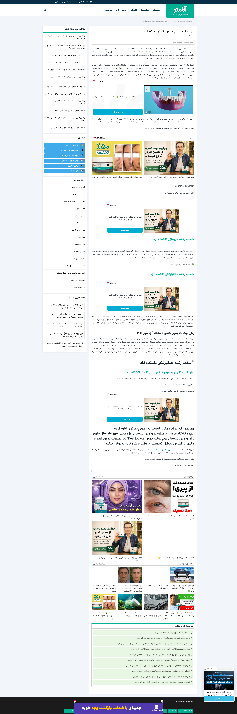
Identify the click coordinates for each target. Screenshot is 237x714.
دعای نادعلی (80, 223)
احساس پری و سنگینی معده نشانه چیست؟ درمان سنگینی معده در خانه (161, 671)
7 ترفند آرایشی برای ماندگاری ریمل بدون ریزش (68, 127)
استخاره (81, 2)
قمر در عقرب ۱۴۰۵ (78, 187)
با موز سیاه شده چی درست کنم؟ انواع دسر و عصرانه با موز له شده (163, 638)
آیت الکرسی (69, 711)
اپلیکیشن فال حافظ (78, 280)
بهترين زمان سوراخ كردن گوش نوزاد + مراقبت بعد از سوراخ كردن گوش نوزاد (160, 649)
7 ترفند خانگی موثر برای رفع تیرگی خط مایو (69, 110)
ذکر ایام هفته (80, 244)
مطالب (171, 21)
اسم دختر (73, 2)
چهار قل (82, 237)
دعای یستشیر (80, 216)
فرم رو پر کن (118, 112)
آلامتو (177, 21)
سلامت (156, 10)
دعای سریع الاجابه (78, 230)
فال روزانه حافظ (79, 287)
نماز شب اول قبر (79, 259)
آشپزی (133, 10)
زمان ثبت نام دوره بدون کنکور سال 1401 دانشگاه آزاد (157, 372)
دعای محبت (173, 711)
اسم (190, 711)
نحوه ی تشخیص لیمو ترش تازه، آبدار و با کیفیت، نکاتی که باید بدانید (162, 682)
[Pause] (146, 112)
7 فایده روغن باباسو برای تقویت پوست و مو (68, 55)
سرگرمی (109, 10)
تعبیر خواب (64, 2)
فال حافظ (89, 2)
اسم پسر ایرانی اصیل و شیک (74, 266)
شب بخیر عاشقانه (78, 194)
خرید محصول (125, 230)
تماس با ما (47, 2)
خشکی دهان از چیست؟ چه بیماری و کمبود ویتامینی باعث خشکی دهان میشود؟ (158, 660)
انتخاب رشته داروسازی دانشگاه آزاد (172, 239)
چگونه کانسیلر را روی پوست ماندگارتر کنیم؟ (172, 632)
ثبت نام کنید (219, 698)
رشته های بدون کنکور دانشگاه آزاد (156, 450)
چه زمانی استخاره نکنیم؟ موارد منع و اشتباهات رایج (66, 86)
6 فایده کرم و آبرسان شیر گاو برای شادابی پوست (67, 62)
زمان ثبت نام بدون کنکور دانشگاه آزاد (165, 31)
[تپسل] (94, 81)
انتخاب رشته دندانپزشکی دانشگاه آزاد (171, 274)
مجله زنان (121, 10)
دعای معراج (81, 209)
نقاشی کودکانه (79, 251)
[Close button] (162, 701)
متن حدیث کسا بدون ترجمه (74, 201)
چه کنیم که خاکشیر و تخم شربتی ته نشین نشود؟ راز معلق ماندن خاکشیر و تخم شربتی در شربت (151, 643)
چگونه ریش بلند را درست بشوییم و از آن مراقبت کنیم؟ (65, 94)
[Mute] (149, 112)
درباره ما (55, 2)
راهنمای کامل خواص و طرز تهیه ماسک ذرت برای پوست (65, 70)
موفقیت (145, 10)
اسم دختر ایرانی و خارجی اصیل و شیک (71, 273)
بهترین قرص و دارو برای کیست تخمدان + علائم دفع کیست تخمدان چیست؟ (160, 654)
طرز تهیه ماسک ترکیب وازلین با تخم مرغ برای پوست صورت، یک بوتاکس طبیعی (158, 665)
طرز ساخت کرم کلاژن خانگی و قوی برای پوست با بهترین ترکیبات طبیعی (161, 676)
